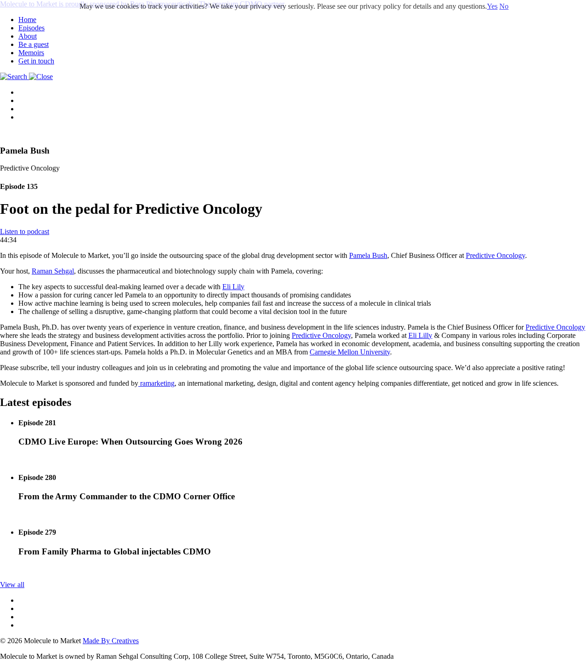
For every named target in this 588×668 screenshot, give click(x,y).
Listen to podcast (24, 231)
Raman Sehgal (53, 271)
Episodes (31, 28)
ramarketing (156, 383)
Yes (492, 6)
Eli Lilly (420, 335)
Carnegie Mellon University (350, 352)
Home (27, 19)
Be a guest (33, 44)
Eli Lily (233, 287)
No (504, 6)
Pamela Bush (368, 255)
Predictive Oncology (495, 255)
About (27, 36)
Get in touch (36, 61)
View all (12, 584)
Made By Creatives (111, 641)
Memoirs (31, 53)
